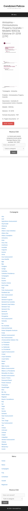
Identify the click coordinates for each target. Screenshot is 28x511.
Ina (2, 323)
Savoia (4, 411)
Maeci (3, 361)
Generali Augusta (7, 299)
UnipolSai (4, 437)
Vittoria (4, 442)
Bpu (3, 264)
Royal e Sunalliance (8, 399)
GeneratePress (17, 508)
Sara (3, 409)
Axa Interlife (5, 259)
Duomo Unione (6, 283)
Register (4, 397)
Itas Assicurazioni (7, 337)
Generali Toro (6, 306)
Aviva (3, 254)
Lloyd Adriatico (6, 356)
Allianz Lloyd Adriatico (8, 231)
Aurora (4, 252)
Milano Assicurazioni (8, 368)
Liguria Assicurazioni (8, 352)
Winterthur (5, 447)
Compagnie (5, 276)
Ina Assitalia (5, 325)
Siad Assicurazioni (7, 416)
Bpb (3, 261)
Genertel (4, 311)
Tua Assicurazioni (7, 423)
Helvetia (4, 321)
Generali (4, 297)
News (3, 465)
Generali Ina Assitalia (8, 302)
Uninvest (4, 430)
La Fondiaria (5, 344)
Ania (3, 240)
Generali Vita (6, 309)
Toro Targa (5, 420)
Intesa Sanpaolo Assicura (9, 330)
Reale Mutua (5, 394)
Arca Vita (4, 242)
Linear (3, 354)
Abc (3, 216)
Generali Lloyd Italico (8, 304)
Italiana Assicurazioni (8, 335)
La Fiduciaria (6, 342)
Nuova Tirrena (6, 378)
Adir (3, 219)
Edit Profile (5, 285)
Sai (3, 404)
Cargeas (4, 266)
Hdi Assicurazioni (7, 318)
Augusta (4, 250)
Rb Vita (4, 392)
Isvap (3, 333)
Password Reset (7, 380)
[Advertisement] (14, 182)
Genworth (5, 314)
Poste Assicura (6, 382)
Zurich (3, 449)
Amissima (5, 238)
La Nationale (5, 347)
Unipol (4, 435)
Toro (3, 418)
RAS (3, 390)
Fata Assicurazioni (7, 290)
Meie (3, 363)
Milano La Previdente (8, 371)
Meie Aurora (5, 366)
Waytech (4, 444)
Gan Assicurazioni (7, 295)
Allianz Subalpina (7, 235)
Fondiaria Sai (6, 292)
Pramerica (5, 385)
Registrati (4, 484)
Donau (4, 278)
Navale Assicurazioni (8, 375)
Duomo (4, 280)
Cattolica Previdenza (8, 273)
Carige (4, 269)
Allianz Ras (5, 233)
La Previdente (6, 349)
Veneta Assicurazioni (8, 439)
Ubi (3, 425)
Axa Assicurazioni (7, 257)
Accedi (4, 480)
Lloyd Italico (5, 359)
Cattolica (4, 271)
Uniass (4, 428)
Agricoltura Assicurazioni (9, 221)
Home (3, 461)
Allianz (4, 228)
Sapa (3, 406)
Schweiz (4, 413)
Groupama (5, 316)
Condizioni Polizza (14, 6)
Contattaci (5, 476)
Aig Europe (5, 223)
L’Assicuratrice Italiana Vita (10, 340)
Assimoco (5, 245)
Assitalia (4, 247)
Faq (3, 472)
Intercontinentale (7, 328)
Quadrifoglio (5, 387)
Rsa (3, 401)
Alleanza (4, 226)
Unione (4, 432)
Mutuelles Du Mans (8, 373)
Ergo (3, 287)
